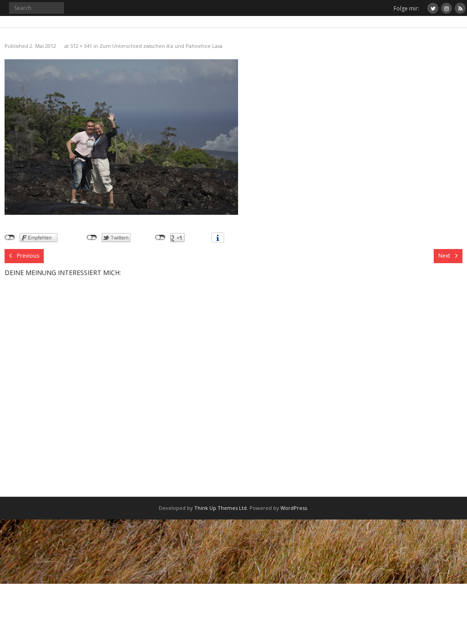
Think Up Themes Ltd (220, 507)
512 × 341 (81, 45)
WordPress (293, 507)
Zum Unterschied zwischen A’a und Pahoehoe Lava (161, 45)
